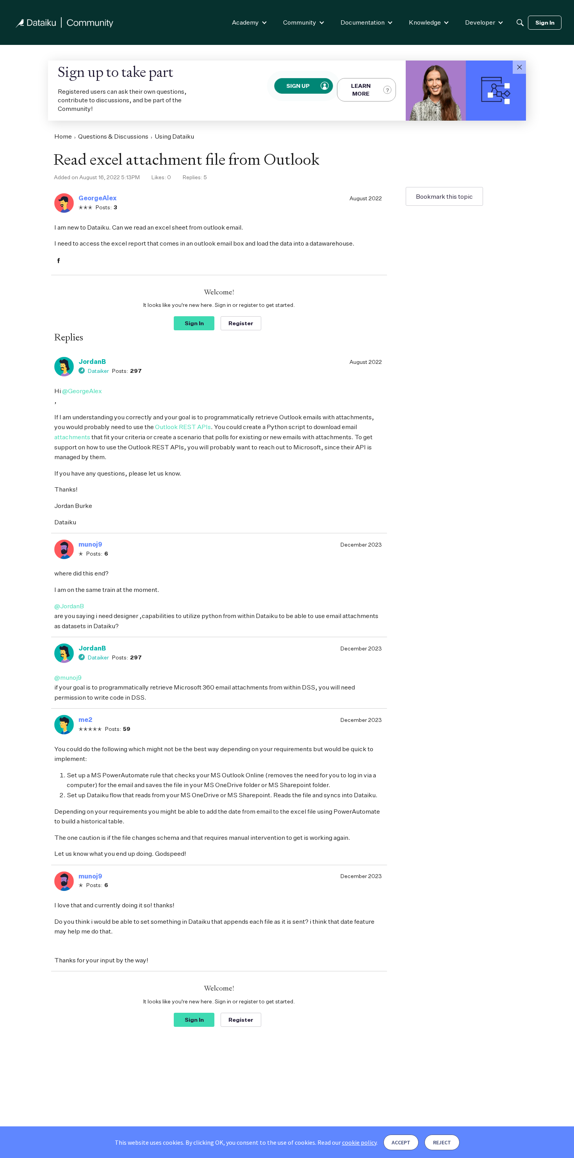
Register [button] (240, 323)
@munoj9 (68, 677)
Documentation (362, 22)
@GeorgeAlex (82, 391)
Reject (442, 1142)
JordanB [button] (92, 361)
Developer (480, 22)
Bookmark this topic (444, 196)
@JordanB (69, 606)
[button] (519, 67)
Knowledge (425, 22)
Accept (401, 1142)
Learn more (361, 89)
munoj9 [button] (90, 544)
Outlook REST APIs (183, 427)
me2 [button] (85, 719)
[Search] (520, 23)
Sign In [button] (194, 323)
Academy (245, 22)
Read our (346, 1142)
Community (299, 22)
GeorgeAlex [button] (97, 198)
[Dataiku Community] (64, 22)
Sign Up (298, 86)
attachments (72, 437)
